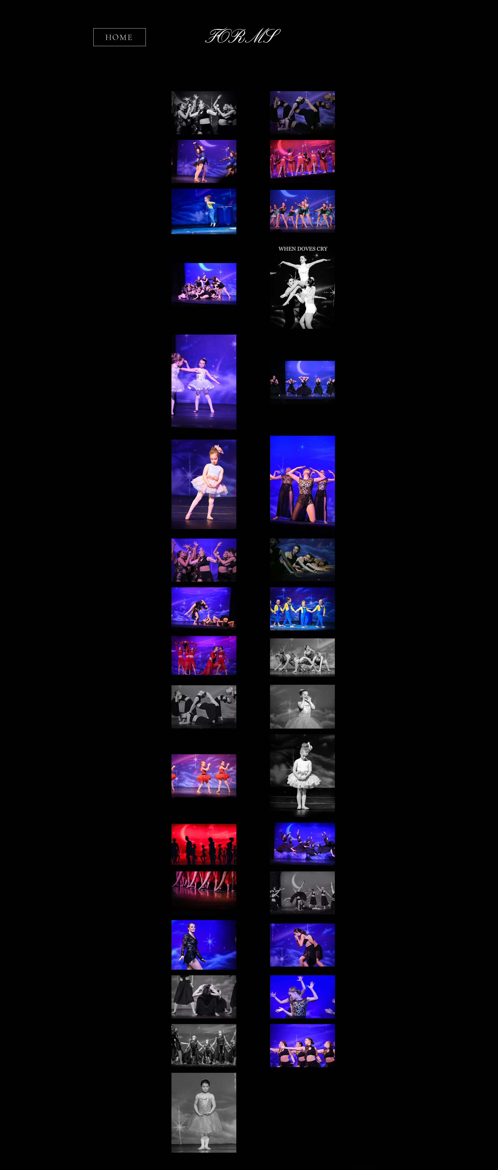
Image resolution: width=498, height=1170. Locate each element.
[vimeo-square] (371, 1166)
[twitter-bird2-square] (364, 1166)
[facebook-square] (356, 1166)
